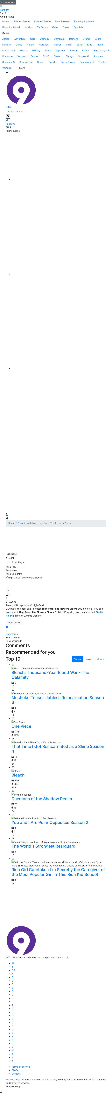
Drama (86, 38)
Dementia (59, 38)
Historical (44, 44)
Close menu (9, 2)
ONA (20, 523)
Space (40, 62)
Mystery (60, 50)
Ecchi (98, 38)
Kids (89, 44)
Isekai (69, 44)
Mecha (23, 50)
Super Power (68, 62)
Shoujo (70, 56)
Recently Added (11, 27)
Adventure (20, 38)
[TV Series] (59, 368)
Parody (73, 50)
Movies (28, 27)
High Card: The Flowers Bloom (39, 582)
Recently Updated (84, 21)
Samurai (21, 56)
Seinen (57, 56)
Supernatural (87, 62)
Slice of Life (26, 62)
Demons (73, 38)
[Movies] (59, 273)
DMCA (15, 1070)
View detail (14, 622)
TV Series (42, 27)
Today (77, 659)
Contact (16, 1073)
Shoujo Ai (83, 56)
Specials (78, 27)
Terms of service (21, 1066)
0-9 (13, 970)
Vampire (6, 67)
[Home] (59, 179)
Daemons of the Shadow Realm (42, 798)
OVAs (55, 27)
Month (100, 659)
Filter (8, 106)
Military (36, 50)
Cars (32, 38)
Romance (7, 56)
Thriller (102, 62)
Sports (52, 62)
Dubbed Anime (42, 21)
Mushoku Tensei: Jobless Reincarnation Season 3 (58, 700)
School (34, 56)
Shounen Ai (8, 62)
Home (5, 21)
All (13, 963)
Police (85, 50)
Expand (13, 554)
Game (19, 44)
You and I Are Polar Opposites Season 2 (50, 822)
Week (89, 659)
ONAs (66, 27)
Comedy (44, 38)
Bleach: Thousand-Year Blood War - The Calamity (50, 675)
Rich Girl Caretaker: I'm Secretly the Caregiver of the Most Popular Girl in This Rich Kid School (58, 872)
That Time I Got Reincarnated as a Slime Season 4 (58, 749)
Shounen (98, 56)
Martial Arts (8, 50)
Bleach (18, 775)
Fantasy (6, 44)
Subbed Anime (22, 21)
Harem (30, 44)
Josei (80, 44)
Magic (100, 44)
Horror (57, 44)
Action (5, 38)
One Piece (21, 726)
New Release (62, 21)
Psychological (101, 50)
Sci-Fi (46, 56)
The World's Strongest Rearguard (44, 846)
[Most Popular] (59, 462)
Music (48, 50)
